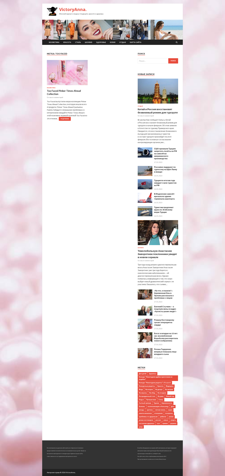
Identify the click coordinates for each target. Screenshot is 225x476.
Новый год (170, 396)
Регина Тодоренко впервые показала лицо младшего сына (165, 351)
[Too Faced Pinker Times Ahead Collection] (67, 73)
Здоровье (101, 42)
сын (158, 423)
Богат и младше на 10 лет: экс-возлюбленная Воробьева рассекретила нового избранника (166, 337)
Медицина (169, 386)
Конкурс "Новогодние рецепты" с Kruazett (155, 383)
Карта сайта (135, 42)
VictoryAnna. (73, 9)
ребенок (163, 417)
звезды (141, 410)
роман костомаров (146, 420)
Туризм (156, 403)
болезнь (142, 406)
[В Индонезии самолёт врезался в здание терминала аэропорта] (145, 202)
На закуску (143, 393)
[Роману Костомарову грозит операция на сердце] (145, 328)
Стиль (78, 42)
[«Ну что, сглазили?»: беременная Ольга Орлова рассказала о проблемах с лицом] (145, 299)
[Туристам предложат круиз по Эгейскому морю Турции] (145, 215)
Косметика (54, 42)
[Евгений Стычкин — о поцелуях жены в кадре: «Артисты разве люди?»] (145, 315)
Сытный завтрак (145, 403)
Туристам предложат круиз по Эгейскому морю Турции (164, 209)
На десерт (159, 389)
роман (171, 417)
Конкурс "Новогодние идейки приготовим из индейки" (155, 378)
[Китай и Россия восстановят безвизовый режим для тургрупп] (158, 104)
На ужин (161, 396)
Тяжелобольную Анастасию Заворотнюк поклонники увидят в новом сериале (157, 254)
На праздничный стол (147, 396)
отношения (158, 413)
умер (141, 427)
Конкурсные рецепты (147, 386)
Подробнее (65, 118)
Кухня (112, 42)
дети (172, 406)
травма (165, 423)
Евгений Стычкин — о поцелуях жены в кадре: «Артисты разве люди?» (165, 309)
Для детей (142, 374)
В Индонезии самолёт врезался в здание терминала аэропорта (164, 196)
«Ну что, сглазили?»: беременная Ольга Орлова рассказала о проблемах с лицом (164, 294)
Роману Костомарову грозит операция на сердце (164, 322)
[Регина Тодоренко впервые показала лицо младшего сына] (145, 357)
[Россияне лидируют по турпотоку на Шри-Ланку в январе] (145, 175)
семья (165, 420)
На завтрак (169, 389)
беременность (166, 403)
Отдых (122, 42)
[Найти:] (158, 60)
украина (173, 423)
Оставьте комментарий (55, 97)
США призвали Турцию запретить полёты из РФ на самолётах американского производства (165, 153)
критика (150, 410)
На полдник (162, 393)
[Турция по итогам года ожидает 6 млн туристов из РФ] (145, 188)
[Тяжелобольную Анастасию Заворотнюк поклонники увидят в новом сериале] (158, 245)
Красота (67, 42)
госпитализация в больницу (158, 406)
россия (158, 420)
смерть (173, 420)
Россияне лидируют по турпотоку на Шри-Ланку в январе (165, 169)
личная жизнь (160, 410)
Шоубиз (88, 42)
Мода (141, 389)
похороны (169, 413)
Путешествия (151, 400)
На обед (152, 393)
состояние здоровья (146, 423)
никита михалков (145, 413)
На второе (149, 389)
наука (170, 410)
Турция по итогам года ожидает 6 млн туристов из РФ (165, 182)
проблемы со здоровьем (148, 417)
